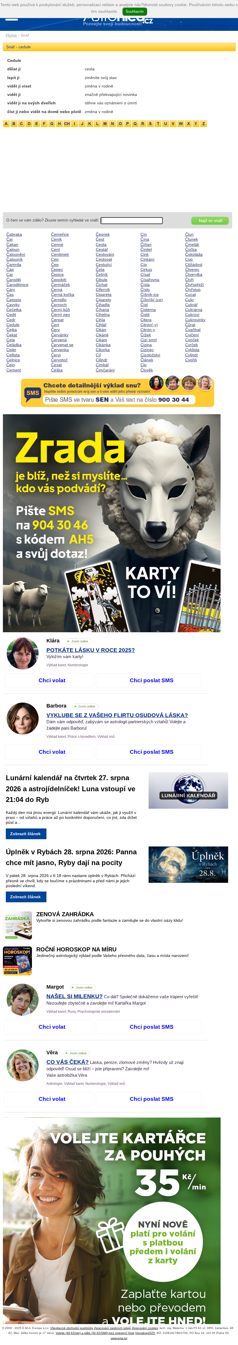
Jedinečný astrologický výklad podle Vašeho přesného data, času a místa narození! (112, 955)
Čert (55, 324)
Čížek (145, 335)
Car (9, 274)
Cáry (10, 289)
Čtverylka (193, 274)
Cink (144, 254)
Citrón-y (147, 329)
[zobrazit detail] (23, 668)
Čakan (12, 244)
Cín (143, 234)
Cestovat (104, 259)
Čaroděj (13, 279)
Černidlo (58, 299)
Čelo (10, 364)
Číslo (145, 289)
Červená (59, 339)
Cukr (189, 299)
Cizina (146, 344)
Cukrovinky (195, 319)
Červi (56, 355)
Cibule (101, 279)
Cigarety (103, 299)
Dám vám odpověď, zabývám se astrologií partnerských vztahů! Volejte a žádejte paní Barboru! (117, 721)
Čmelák (192, 244)
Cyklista (192, 349)
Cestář (102, 249)
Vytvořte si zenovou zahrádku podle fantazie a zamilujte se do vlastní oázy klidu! (109, 920)
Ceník (56, 239)
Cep (55, 259)
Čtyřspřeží (194, 284)
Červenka (60, 349)
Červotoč (59, 360)
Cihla (100, 319)
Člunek (191, 239)
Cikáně (102, 335)
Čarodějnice (17, 284)
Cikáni (101, 339)
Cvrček (191, 344)
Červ (55, 329)
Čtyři (189, 279)
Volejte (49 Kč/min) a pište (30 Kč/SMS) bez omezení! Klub (95, 1333)
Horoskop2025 (145, 1333)
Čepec (57, 269)
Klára (67, 641)
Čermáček (60, 284)
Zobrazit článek (25, 833)
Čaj (9, 239)
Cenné (57, 244)
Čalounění (15, 254)
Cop (189, 259)
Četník (102, 274)
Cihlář (101, 324)
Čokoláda (194, 254)
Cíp (143, 264)
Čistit (144, 314)
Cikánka (103, 344)
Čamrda (13, 264)
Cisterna (148, 309)
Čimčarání (105, 370)
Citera (146, 319)
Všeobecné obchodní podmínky (71, 1328)
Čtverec (192, 269)
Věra (66, 1052)
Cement (13, 370)
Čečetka (13, 309)
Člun (189, 234)
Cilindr (101, 360)
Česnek (103, 234)
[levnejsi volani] (117, 1226)
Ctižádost (193, 264)
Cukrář (191, 304)
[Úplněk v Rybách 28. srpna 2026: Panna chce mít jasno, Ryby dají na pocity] (193, 865)
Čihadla (103, 304)
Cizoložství (150, 355)
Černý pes (60, 314)
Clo (143, 364)
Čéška (57, 370)
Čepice (57, 274)
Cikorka (103, 349)
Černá (56, 289)
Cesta (101, 244)
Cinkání (147, 259)
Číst (144, 304)
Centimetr (60, 254)
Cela (10, 339)
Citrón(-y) (149, 324)
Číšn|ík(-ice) (151, 299)
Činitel (146, 249)
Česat (56, 364)
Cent (55, 249)
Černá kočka (62, 294)
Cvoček (192, 339)
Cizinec (147, 349)
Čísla (145, 284)
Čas (10, 294)
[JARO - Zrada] (117, 523)
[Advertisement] (117, 168)
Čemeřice (60, 234)
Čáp (10, 269)
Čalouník (14, 259)
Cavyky (13, 304)
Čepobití (58, 279)
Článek (146, 360)
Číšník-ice (149, 294)
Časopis (13, 299)
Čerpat (57, 319)
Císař (145, 274)
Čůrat (190, 324)
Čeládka (13, 344)
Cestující (104, 264)
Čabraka (14, 234)
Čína (144, 239)
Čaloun (12, 249)
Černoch (59, 304)
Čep (55, 264)
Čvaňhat (193, 329)
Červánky (59, 335)
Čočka (191, 249)
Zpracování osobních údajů (112, 1328)
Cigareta (103, 294)
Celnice (13, 360)
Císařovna (149, 279)
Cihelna (103, 314)
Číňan (146, 244)
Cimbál (102, 364)
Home (11, 35)
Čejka (11, 329)
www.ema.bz (119, 1338)
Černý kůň (60, 309)
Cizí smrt (148, 339)
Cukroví (192, 314)
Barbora (70, 706)
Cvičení (192, 335)
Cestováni (105, 254)
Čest (100, 239)
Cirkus (146, 269)
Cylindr (191, 355)
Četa (100, 269)
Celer (11, 349)
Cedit (11, 314)
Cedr (10, 319)
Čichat (101, 284)
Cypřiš (191, 360)
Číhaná (102, 309)
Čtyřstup (193, 289)
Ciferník (103, 289)
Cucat (190, 294)
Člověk (146, 370)
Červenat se (62, 344)
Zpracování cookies (145, 1328)
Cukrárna (193, 309)
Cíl (98, 355)
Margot (69, 987)
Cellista (13, 355)
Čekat (11, 335)
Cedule (12, 324)
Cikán (101, 329)
